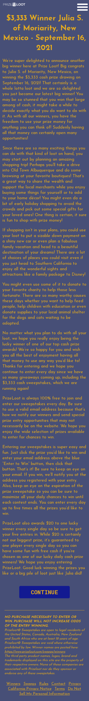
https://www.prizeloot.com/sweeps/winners (35, 652)
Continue (44, 592)
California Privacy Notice (30, 689)
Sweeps (29, 684)
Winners (13, 684)
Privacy (75, 684)
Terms (60, 689)
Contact (59, 684)
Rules (43, 684)
